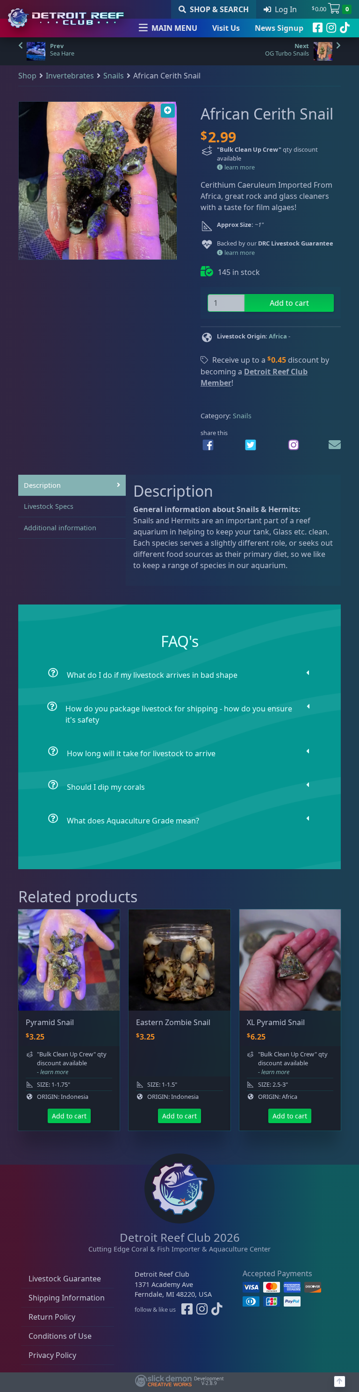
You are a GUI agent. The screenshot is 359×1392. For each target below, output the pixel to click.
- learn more (52, 1072)
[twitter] (250, 445)
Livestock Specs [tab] (48, 506)
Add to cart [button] (69, 1115)
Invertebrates (70, 75)
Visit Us (226, 28)
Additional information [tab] (60, 527)
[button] (168, 111)
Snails (113, 75)
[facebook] (318, 28)
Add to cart (289, 303)
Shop (27, 75)
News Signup (279, 28)
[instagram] (331, 28)
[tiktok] (345, 28)
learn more (239, 167)
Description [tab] (42, 485)
